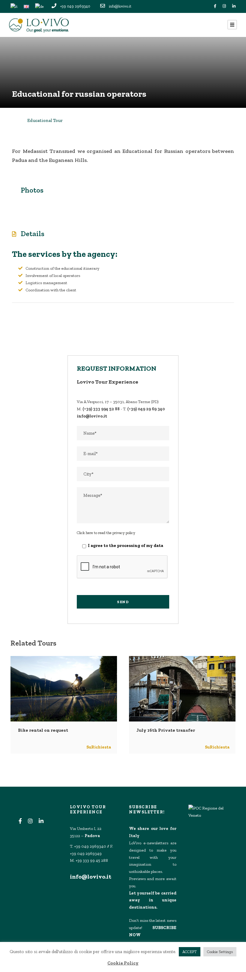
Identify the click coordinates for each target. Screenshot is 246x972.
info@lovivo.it (90, 876)
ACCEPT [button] (189, 951)
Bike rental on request (43, 730)
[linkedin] (234, 6)
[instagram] (224, 6)
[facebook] (215, 6)
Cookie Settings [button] (220, 951)
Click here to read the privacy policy (106, 532)
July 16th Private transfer (165, 730)
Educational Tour (45, 120)
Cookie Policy (123, 963)
